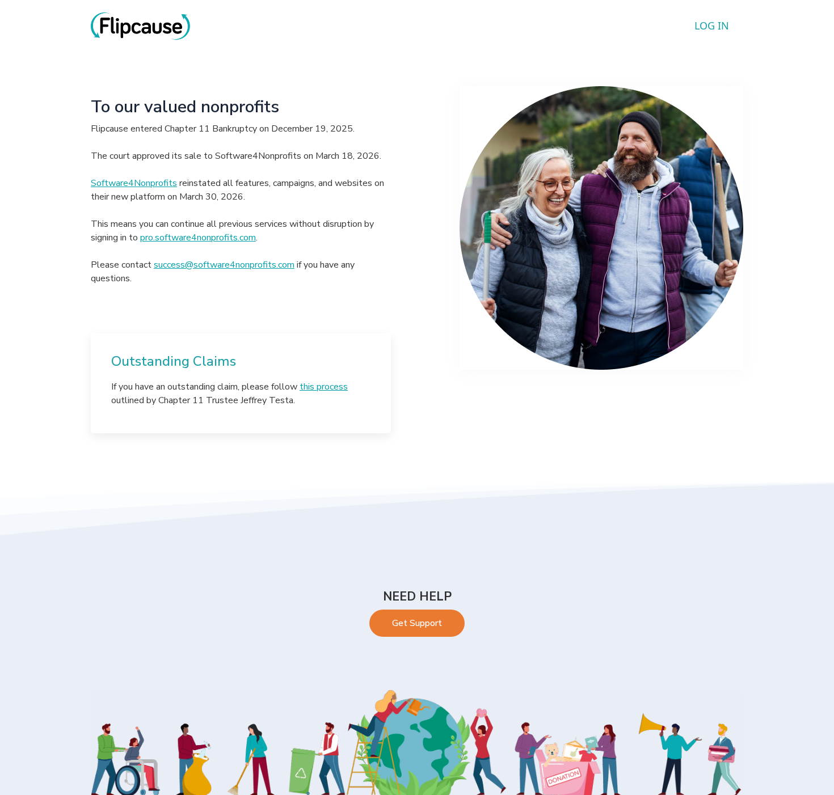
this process (324, 386)
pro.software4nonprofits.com (198, 237)
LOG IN (711, 25)
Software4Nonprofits (134, 183)
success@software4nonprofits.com (224, 265)
